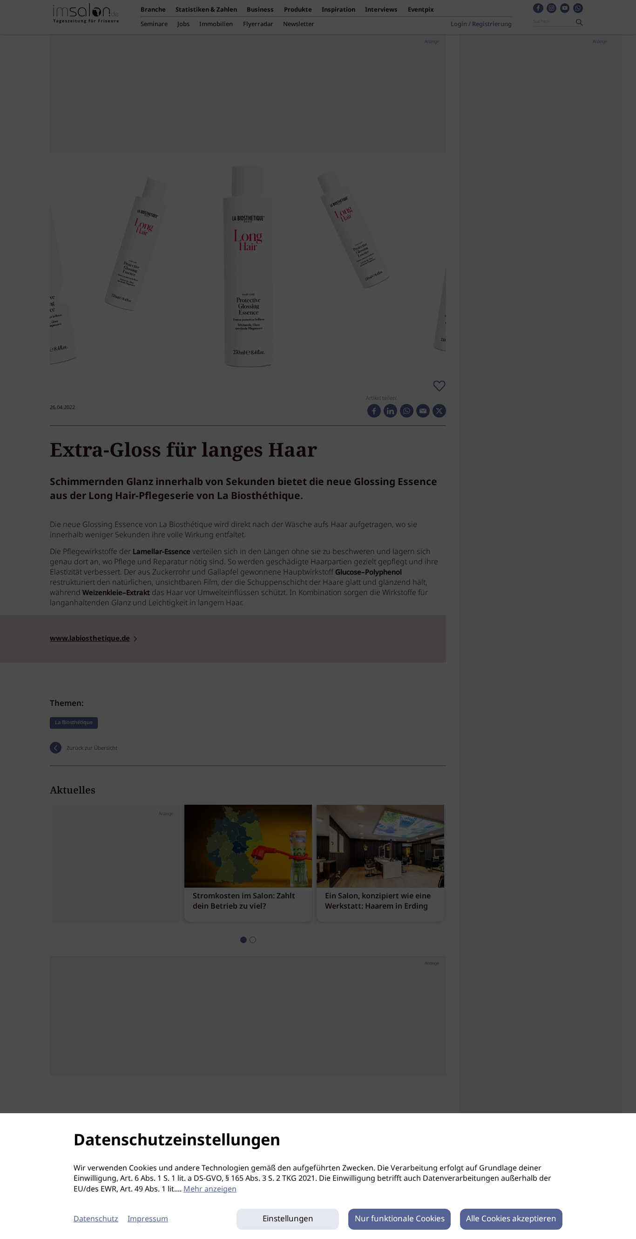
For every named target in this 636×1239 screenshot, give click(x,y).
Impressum (148, 1219)
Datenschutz (96, 1219)
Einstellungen (288, 1219)
